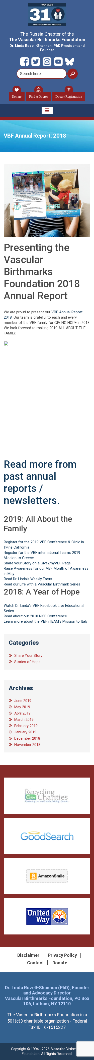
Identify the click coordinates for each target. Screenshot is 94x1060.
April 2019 (22, 713)
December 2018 (27, 738)
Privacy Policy (62, 955)
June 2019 (22, 700)
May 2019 (22, 707)
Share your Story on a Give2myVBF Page (37, 563)
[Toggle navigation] (47, 110)
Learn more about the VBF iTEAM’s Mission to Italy (45, 621)
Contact (35, 962)
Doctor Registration (68, 96)
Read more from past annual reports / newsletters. (40, 482)
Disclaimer (28, 955)
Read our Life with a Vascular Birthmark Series (42, 584)
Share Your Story (28, 655)
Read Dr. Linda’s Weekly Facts (28, 579)
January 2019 (25, 732)
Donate (17, 96)
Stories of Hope (27, 662)
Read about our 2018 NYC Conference (36, 616)
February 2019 (26, 726)
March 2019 (24, 719)
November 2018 (27, 744)
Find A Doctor (38, 96)
